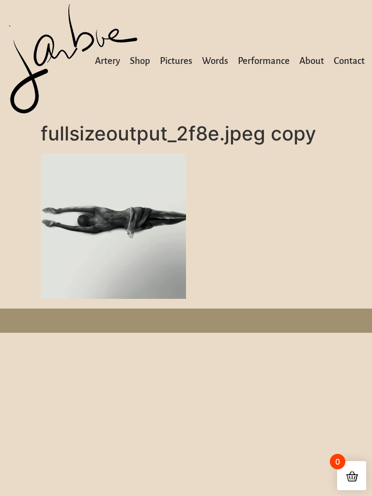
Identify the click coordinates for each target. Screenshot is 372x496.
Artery (107, 61)
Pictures (176, 61)
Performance (264, 61)
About (311, 61)
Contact (349, 61)
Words (215, 61)
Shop (140, 61)
